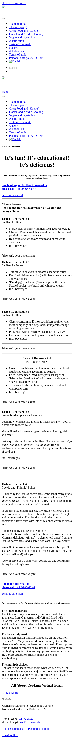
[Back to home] (16, 14)
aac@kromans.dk (30, 722)
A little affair (16, 40)
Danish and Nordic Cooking (26, 34)
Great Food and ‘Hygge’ (24, 30)
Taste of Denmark (20, 44)
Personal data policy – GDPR (27, 58)
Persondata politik (39, 728)
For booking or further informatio (23, 185)
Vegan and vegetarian (22, 37)
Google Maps (10, 692)
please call (8, 587)
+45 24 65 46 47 (25, 587)
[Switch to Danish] (15, 61)
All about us (16, 51)
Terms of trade (17, 54)
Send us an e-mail (12, 195)
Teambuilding (17, 23)
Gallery (13, 47)
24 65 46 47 (26, 718)
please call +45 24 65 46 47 (19, 188)
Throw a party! (18, 27)
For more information (16, 583)
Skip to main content (14, 3)
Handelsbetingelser (13, 728)
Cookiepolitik (10, 735)
